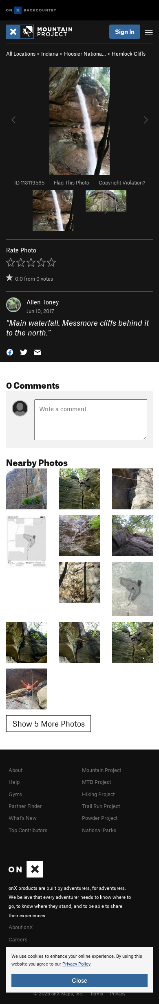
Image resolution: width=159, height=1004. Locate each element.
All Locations (20, 53)
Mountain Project (101, 770)
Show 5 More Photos (48, 723)
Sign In (125, 31)
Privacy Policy (76, 964)
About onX (21, 927)
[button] (9, 351)
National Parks (99, 830)
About (15, 770)
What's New (23, 818)
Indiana (49, 53)
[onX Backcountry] (31, 10)
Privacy (118, 993)
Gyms (15, 794)
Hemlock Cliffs (129, 53)
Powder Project (99, 818)
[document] (79, 969)
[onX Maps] (26, 875)
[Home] (43, 32)
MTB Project (96, 782)
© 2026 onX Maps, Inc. (58, 993)
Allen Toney (42, 302)
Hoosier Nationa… (85, 53)
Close (79, 980)
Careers (18, 939)
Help (14, 782)
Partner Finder (25, 806)
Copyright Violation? (122, 182)
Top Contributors (28, 830)
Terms (96, 993)
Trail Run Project (101, 806)
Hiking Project (98, 794)
